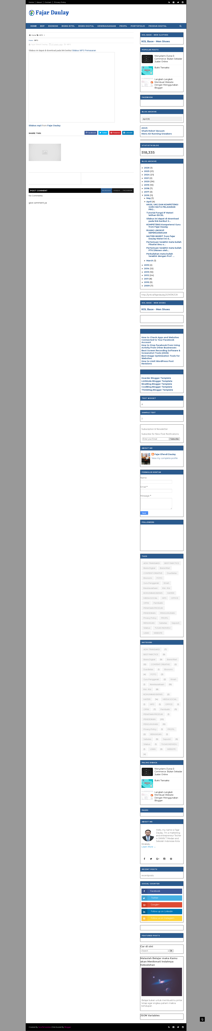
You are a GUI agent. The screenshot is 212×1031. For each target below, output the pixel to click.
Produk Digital (158, 26)
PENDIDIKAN (149, 613)
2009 (147, 285)
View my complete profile (165, 458)
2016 (147, 195)
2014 (147, 268)
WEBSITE (158, 633)
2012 (147, 275)
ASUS (144, 128)
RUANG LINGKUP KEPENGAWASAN (156, 231)
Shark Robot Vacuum (153, 131)
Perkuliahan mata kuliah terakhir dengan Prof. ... (160, 255)
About (39, 2)
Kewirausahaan (106, 26)
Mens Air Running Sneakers (156, 133)
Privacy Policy (60, 2)
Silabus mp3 (35, 125)
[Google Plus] (158, 859)
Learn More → (148, 846)
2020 (147, 181)
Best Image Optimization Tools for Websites (160, 357)
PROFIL (164, 618)
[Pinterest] (171, 859)
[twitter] (178, 2)
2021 (147, 178)
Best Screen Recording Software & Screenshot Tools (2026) (160, 351)
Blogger (67, 1027)
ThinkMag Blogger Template (157, 390)
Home (31, 2)
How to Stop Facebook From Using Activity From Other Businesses (160, 346)
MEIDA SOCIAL (150, 598)
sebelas (163, 623)
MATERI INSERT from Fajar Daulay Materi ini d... (160, 237)
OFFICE (174, 598)
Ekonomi (53, 26)
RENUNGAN (148, 623)
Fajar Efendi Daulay (165, 454)
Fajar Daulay (53, 125)
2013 (147, 272)
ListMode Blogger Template (156, 381)
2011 (146, 278)
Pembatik (158, 603)
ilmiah (166, 583)
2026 (147, 167)
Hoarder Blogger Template (156, 378)
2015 (147, 265)
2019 (147, 185)
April (149, 201)
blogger (106, 190)
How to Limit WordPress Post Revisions (157, 362)
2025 (147, 171)
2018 (147, 188)
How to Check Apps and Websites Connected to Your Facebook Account (160, 340)
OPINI (146, 603)
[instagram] (182, 2)
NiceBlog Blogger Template (156, 384)
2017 (147, 192)
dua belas (172, 573)
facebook (127, 190)
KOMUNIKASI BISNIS (153, 593)
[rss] (169, 2)
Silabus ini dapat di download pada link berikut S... (162, 219)
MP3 (36, 40)
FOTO (159, 578)
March (150, 260)
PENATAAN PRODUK (153, 608)
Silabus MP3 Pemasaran (84, 50)
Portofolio (138, 26)
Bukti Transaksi (161, 67)
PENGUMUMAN (167, 613)
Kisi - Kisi (166, 588)
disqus (116, 190)
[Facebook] (144, 859)
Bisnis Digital (86, 26)
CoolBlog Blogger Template (156, 387)
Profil (123, 26)
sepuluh (175, 623)
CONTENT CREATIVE (152, 573)
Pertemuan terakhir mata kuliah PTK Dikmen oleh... (163, 249)
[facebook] (173, 2)
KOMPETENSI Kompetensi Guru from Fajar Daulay (163, 225)
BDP (42, 26)
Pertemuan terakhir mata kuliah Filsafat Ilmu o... (163, 243)
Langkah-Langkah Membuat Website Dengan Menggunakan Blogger (166, 83)
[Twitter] (151, 859)
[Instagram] (164, 859)
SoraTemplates (44, 1027)
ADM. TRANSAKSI (151, 563)
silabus (146, 628)
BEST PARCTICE (171, 563)
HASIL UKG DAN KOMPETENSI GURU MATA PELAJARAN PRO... (162, 207)
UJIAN (146, 633)
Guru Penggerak (151, 583)
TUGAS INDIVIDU (162, 628)
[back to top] (202, 1019)
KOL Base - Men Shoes (155, 41)
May (148, 198)
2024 (147, 174)
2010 (147, 282)
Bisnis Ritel (68, 26)
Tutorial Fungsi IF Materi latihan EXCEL (159, 213)
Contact (48, 2)
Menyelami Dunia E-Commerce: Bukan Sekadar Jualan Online (168, 59)
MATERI (170, 593)
